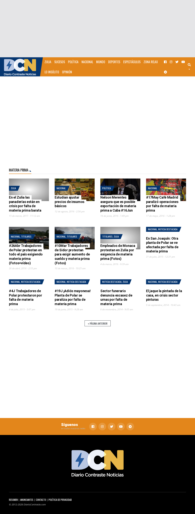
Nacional (87, 62)
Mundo (100, 62)
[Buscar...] (191, 67)
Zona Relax (151, 62)
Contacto (41, 500)
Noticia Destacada (167, 229)
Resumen (13, 500)
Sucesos (59, 62)
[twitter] (177, 62)
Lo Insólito (52, 72)
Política (73, 62)
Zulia (48, 62)
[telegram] (165, 72)
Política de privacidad (60, 500)
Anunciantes (26, 500)
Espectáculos (132, 62)
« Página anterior (97, 323)
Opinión (67, 72)
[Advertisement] (97, 28)
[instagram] (171, 62)
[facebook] (165, 62)
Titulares (26, 236)
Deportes (114, 62)
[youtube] (183, 62)
